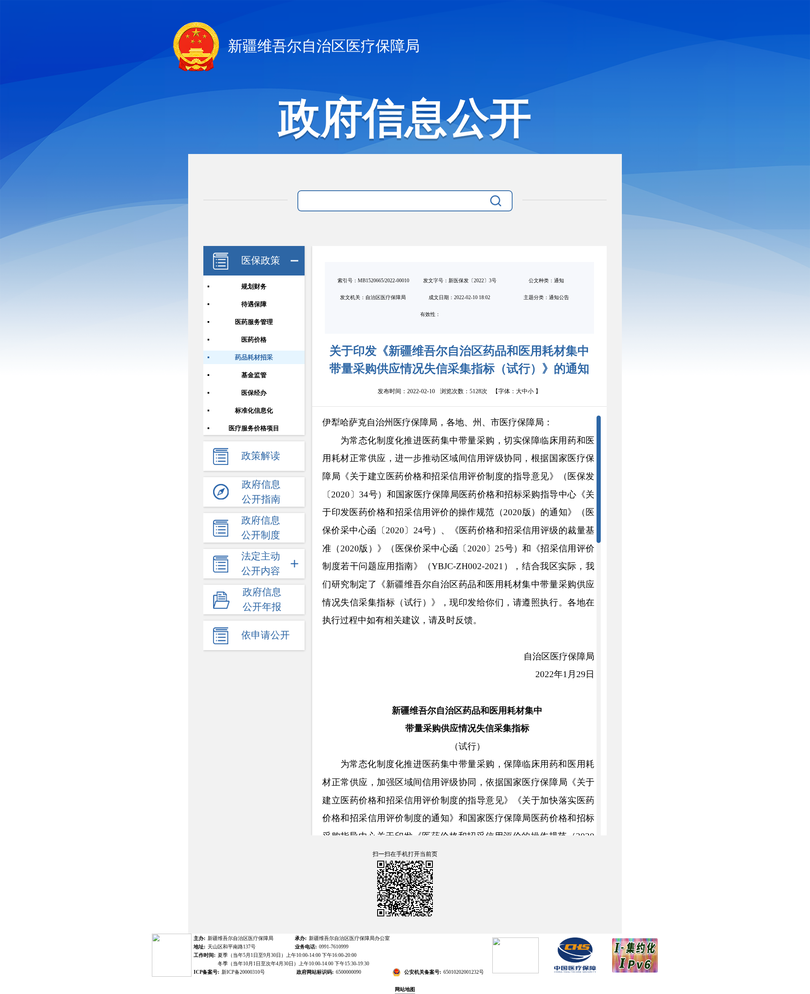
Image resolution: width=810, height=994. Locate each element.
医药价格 (254, 339)
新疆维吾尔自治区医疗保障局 (322, 46)
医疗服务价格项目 (254, 428)
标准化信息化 (254, 410)
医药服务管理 (254, 322)
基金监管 (254, 375)
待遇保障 (254, 304)
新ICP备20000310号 (243, 972)
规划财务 (254, 286)
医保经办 (254, 392)
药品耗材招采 (254, 357)
